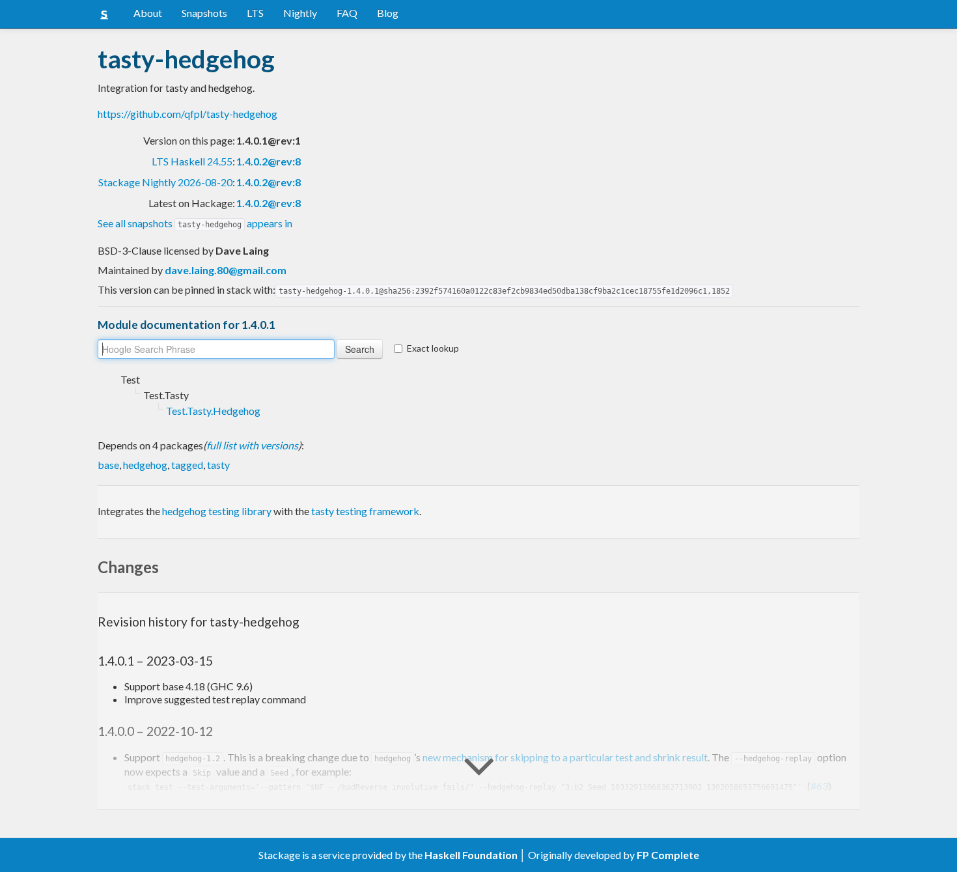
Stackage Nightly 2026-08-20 (165, 182)
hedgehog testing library (216, 511)
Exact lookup (433, 348)
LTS (255, 13)
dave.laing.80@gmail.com (225, 270)
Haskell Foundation (471, 855)
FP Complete (668, 855)
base (108, 464)
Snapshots (204, 13)
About (147, 13)
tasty (218, 464)
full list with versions (252, 445)
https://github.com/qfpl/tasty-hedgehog (187, 113)
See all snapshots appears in (195, 223)
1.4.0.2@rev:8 (268, 161)
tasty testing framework (365, 511)
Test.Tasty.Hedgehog (213, 410)
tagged (187, 464)
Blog (387, 13)
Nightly (300, 13)
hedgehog (145, 464)
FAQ (347, 13)
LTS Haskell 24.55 (192, 161)
